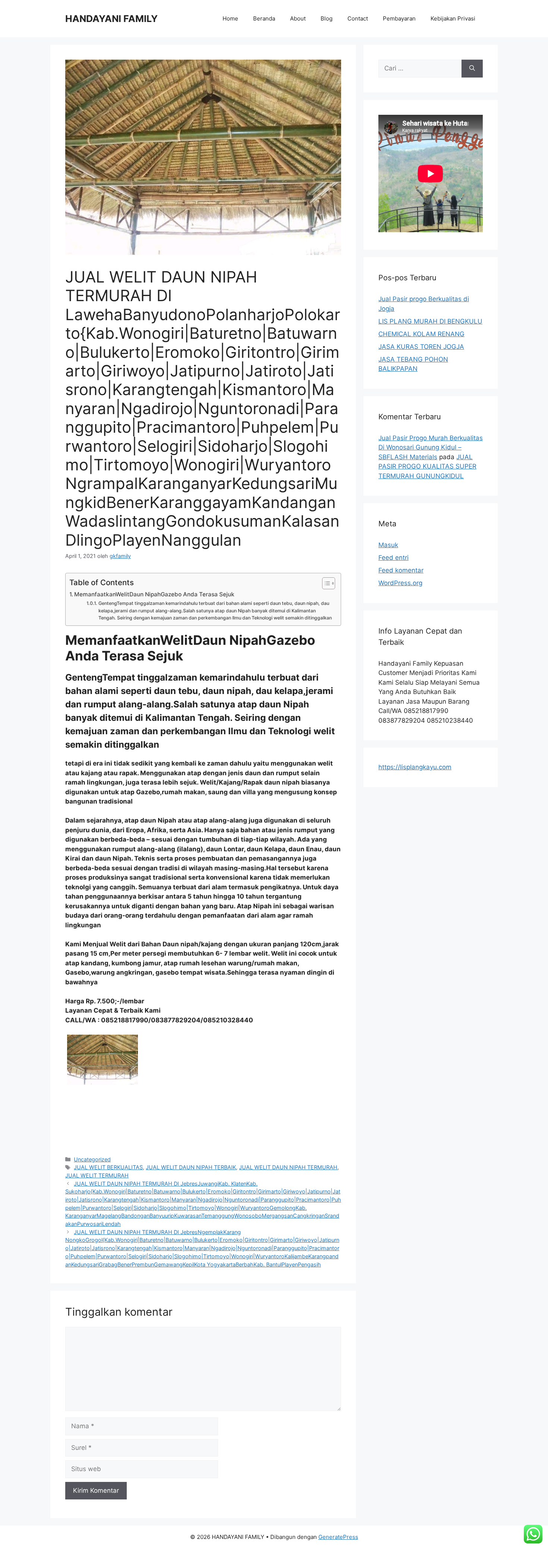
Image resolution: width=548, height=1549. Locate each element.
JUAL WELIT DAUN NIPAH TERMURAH (288, 1167)
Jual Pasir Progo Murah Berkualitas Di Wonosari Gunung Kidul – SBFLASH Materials (430, 447)
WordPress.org (400, 583)
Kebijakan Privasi (453, 18)
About (298, 18)
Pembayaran (399, 18)
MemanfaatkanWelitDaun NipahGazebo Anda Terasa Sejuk (154, 594)
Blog (327, 18)
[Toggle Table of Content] (324, 583)
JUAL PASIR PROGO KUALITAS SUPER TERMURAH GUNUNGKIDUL (427, 466)
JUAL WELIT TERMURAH (97, 1175)
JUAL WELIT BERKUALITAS (108, 1167)
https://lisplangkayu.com (414, 767)
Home (230, 18)
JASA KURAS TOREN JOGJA (421, 346)
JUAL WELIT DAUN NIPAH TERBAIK (191, 1167)
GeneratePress (338, 1536)
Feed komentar (400, 570)
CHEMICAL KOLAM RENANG (421, 334)
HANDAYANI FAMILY (111, 18)
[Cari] (472, 69)
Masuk (388, 545)
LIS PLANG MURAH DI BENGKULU (430, 321)
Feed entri (393, 557)
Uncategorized (92, 1159)
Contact (357, 18)
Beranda (264, 18)
